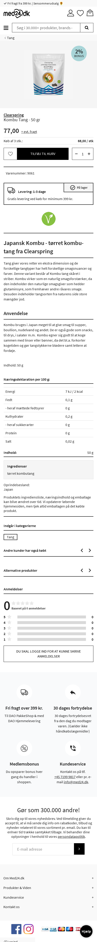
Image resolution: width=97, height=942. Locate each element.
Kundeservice (13, 897)
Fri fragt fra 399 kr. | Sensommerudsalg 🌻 (35, 3)
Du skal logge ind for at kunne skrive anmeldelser (48, 653)
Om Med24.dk (13, 878)
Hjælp (86, 931)
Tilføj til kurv (42, 153)
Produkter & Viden (17, 887)
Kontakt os (11, 906)
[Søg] (86, 27)
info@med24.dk (76, 782)
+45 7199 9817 (65, 776)
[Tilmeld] (79, 849)
